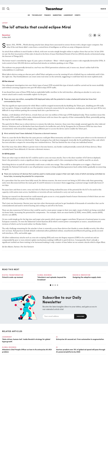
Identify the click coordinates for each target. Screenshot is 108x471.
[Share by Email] (99, 35)
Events (77, 15)
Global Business (44, 275)
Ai (57, 337)
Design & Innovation (81, 275)
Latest (5, 23)
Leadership (68, 15)
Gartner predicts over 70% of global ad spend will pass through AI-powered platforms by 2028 (80, 350)
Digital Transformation (12, 275)
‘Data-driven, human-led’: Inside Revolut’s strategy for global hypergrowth (26, 340)
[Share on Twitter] (90, 35)
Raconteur (6, 35)
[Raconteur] (54, 8)
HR (29, 15)
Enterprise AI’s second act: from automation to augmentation (80, 339)
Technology (37, 15)
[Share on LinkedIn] (95, 35)
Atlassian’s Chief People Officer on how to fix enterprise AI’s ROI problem (27, 350)
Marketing (57, 15)
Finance (47, 15)
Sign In (103, 9)
